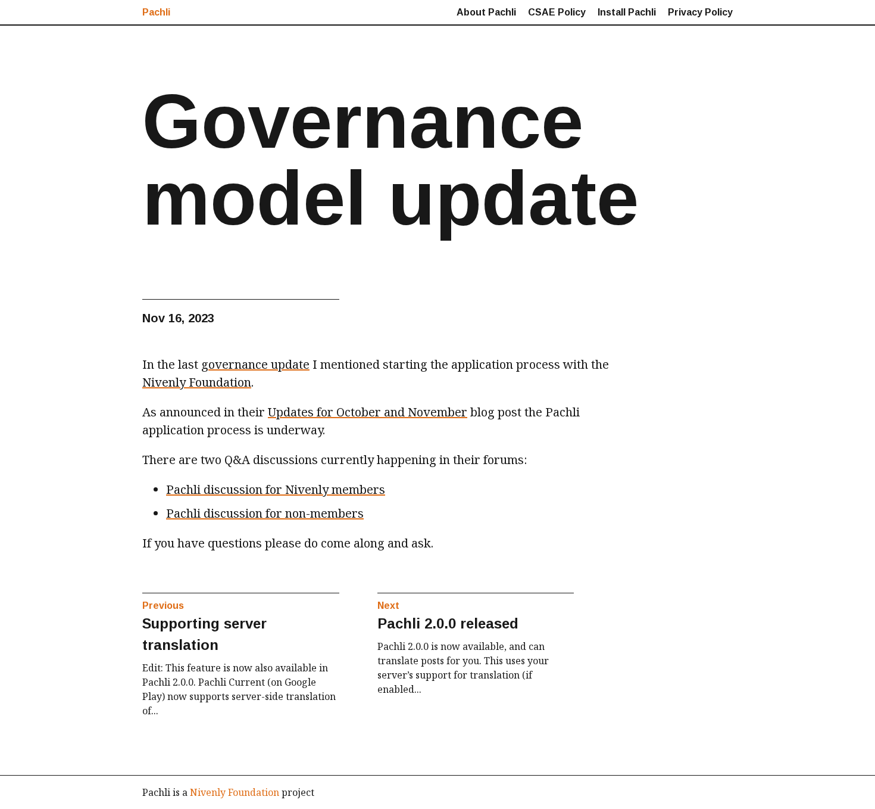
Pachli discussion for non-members (265, 513)
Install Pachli (627, 12)
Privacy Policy (700, 12)
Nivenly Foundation (196, 382)
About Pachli (486, 12)
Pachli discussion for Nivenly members (275, 489)
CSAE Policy (557, 12)
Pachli (156, 12)
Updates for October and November (367, 412)
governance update (255, 364)
